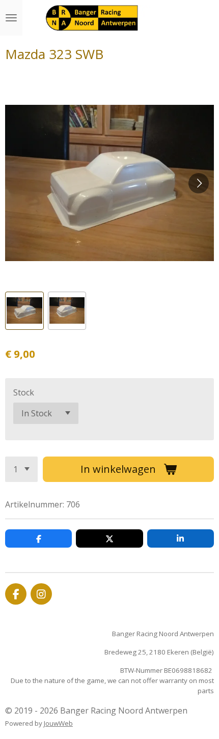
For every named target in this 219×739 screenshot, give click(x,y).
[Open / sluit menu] (11, 18)
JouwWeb (58, 723)
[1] (21, 469)
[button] (24, 311)
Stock (23, 392)
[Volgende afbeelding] (198, 183)
